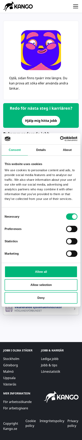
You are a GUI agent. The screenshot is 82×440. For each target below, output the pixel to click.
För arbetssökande (17, 402)
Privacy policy (72, 423)
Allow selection (41, 284)
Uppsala (9, 378)
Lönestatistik (50, 371)
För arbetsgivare (15, 408)
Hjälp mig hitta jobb (41, 120)
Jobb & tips (49, 365)
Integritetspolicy (52, 421)
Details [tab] (41, 150)
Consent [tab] (15, 150)
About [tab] (67, 150)
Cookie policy (30, 423)
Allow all (41, 271)
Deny (41, 297)
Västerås (9, 384)
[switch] (71, 229)
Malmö (8, 371)
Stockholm (11, 359)
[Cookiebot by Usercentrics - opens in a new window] (60, 138)
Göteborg (10, 365)
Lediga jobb (50, 359)
